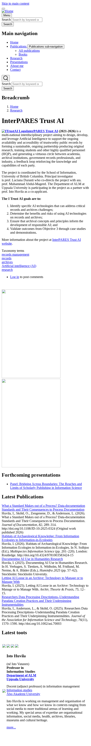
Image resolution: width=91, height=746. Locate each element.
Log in (14, 277)
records (6, 258)
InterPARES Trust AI (42, 131)
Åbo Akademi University (23, 694)
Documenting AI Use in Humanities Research (32, 559)
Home (14, 106)
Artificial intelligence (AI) (19, 266)
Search (6, 19)
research (7, 269)
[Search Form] (6, 78)
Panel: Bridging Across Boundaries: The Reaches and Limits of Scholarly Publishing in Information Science (46, 486)
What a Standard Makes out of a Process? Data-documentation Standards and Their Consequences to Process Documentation (43, 507)
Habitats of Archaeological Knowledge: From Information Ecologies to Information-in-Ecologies (40, 538)
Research (16, 110)
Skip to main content (15, 3)
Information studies (19, 690)
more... (11, 727)
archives (7, 262)
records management (15, 254)
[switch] (3, 8)
